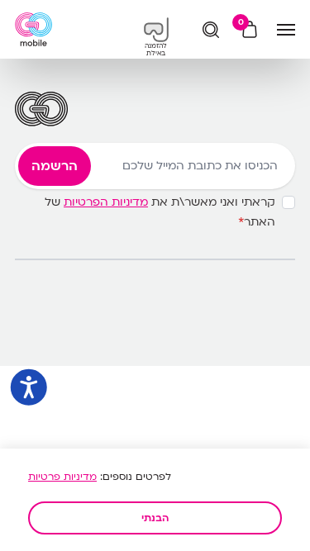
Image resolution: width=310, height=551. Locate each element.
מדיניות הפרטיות (106, 202)
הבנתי (155, 518)
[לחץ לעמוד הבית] (33, 29)
